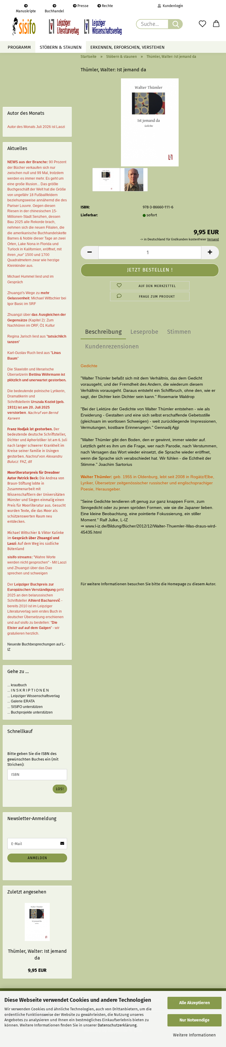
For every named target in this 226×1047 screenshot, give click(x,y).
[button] (217, 24)
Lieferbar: (89, 215)
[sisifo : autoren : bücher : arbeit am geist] (67, 26)
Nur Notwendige (195, 1020)
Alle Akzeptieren (194, 1002)
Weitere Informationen (194, 1035)
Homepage (176, 584)
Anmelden (37, 858)
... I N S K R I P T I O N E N (28, 690)
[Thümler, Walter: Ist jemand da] (149, 122)
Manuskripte (26, 10)
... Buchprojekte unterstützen (30, 712)
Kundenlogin (172, 6)
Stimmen (179, 331)
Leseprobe (144, 331)
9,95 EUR (37, 970)
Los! (60, 789)
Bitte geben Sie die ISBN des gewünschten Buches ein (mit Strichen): (33, 759)
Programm (19, 47)
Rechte (107, 6)
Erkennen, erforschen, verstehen (127, 47)
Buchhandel (54, 10)
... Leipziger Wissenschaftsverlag (33, 696)
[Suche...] (175, 24)
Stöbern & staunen (61, 47)
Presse (83, 6)
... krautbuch (17, 685)
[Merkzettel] (202, 24)
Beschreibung (103, 331)
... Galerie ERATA (21, 701)
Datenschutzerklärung (117, 1025)
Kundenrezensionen (112, 346)
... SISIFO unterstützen (25, 707)
